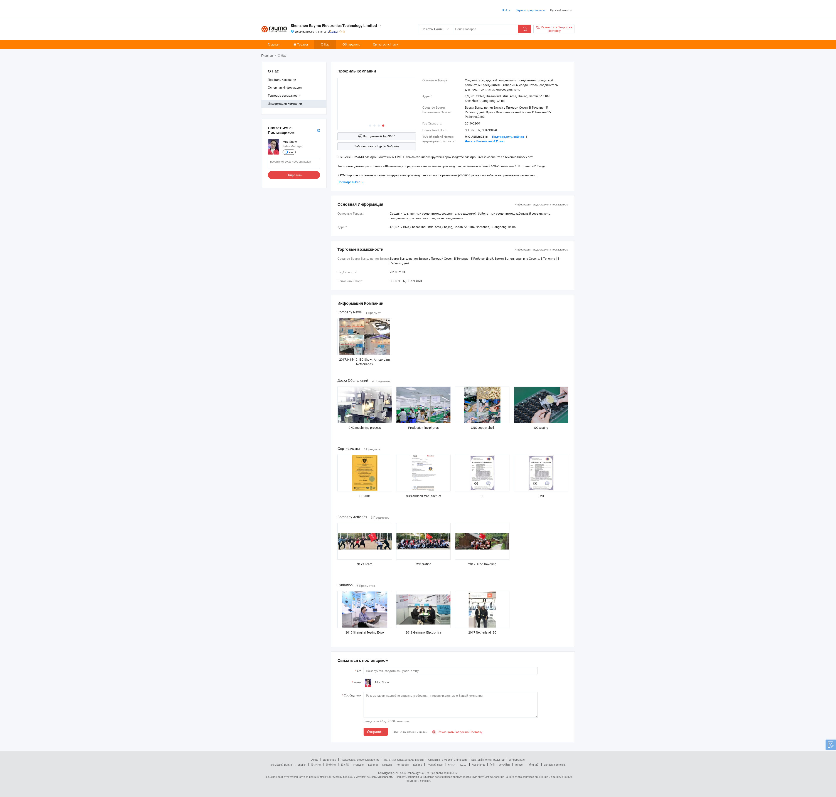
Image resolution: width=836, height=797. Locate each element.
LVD (541, 496)
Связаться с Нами (385, 44)
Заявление (329, 759)
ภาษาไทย (504, 764)
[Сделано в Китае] (289, 8)
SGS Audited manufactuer (423, 496)
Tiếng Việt (533, 764)
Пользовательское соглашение (360, 759)
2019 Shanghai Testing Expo (365, 632)
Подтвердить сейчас (508, 136)
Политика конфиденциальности (404, 759)
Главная (274, 44)
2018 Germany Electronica (423, 632)
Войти (506, 10)
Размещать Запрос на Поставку (457, 732)
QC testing (541, 427)
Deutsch (387, 764)
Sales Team (364, 564)
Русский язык (435, 764)
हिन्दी (492, 764)
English (302, 764)
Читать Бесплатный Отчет (485, 141)
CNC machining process (365, 427)
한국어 (451, 764)
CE (482, 496)
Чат (291, 152)
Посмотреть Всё (349, 182)
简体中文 (316, 764)
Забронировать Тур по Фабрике (376, 146)
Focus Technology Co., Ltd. (414, 773)
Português (402, 764)
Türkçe (518, 764)
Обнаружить (351, 44)
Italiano (417, 764)
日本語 (345, 764)
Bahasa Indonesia (554, 764)
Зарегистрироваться (530, 10)
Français (358, 764)
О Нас (325, 44)
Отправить (294, 175)
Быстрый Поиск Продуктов (487, 759)
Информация (517, 759)
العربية (463, 764)
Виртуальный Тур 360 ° (379, 136)
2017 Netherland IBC (482, 632)
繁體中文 (331, 764)
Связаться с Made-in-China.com (447, 759)
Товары (302, 44)
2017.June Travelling (482, 564)
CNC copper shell (482, 427)
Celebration (423, 564)
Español (373, 764)
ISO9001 (365, 496)
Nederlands (478, 764)
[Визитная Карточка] (318, 130)
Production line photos (423, 427)
